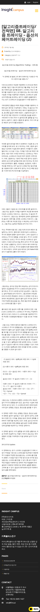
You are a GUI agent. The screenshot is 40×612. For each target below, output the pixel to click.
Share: (4, 489)
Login (28, 2)
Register (35, 2)
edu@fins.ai (11, 603)
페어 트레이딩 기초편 (26, 76)
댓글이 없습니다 (10, 60)
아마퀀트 (12, 478)
